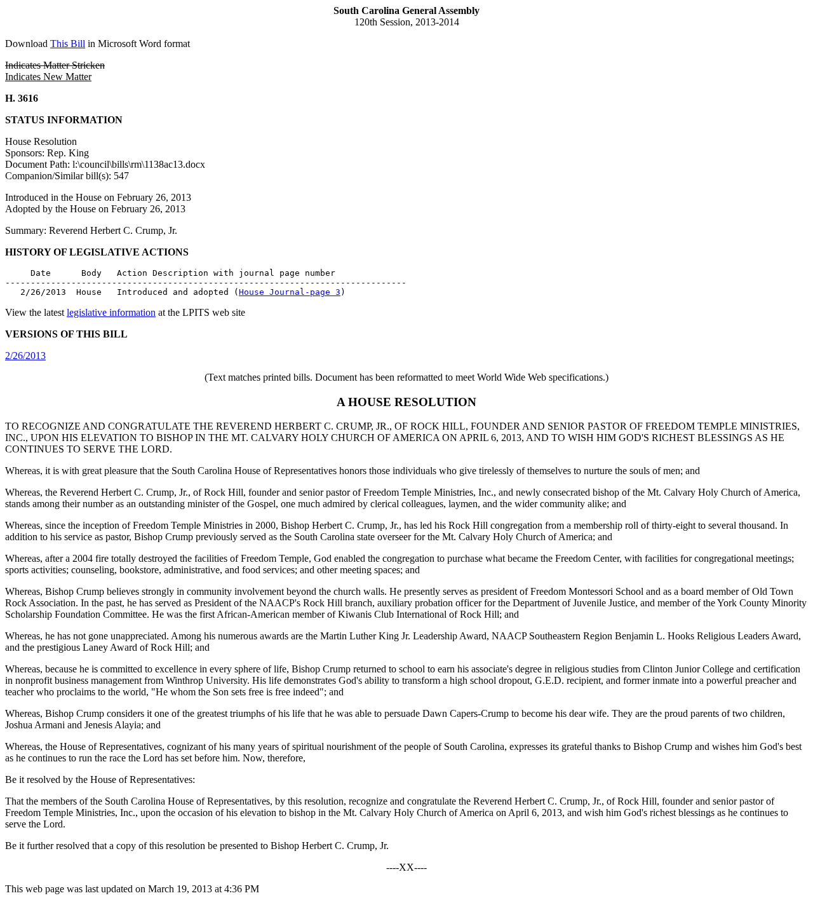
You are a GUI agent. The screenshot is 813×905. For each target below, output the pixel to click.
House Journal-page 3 (289, 292)
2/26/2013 (25, 355)
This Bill (67, 43)
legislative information (111, 312)
